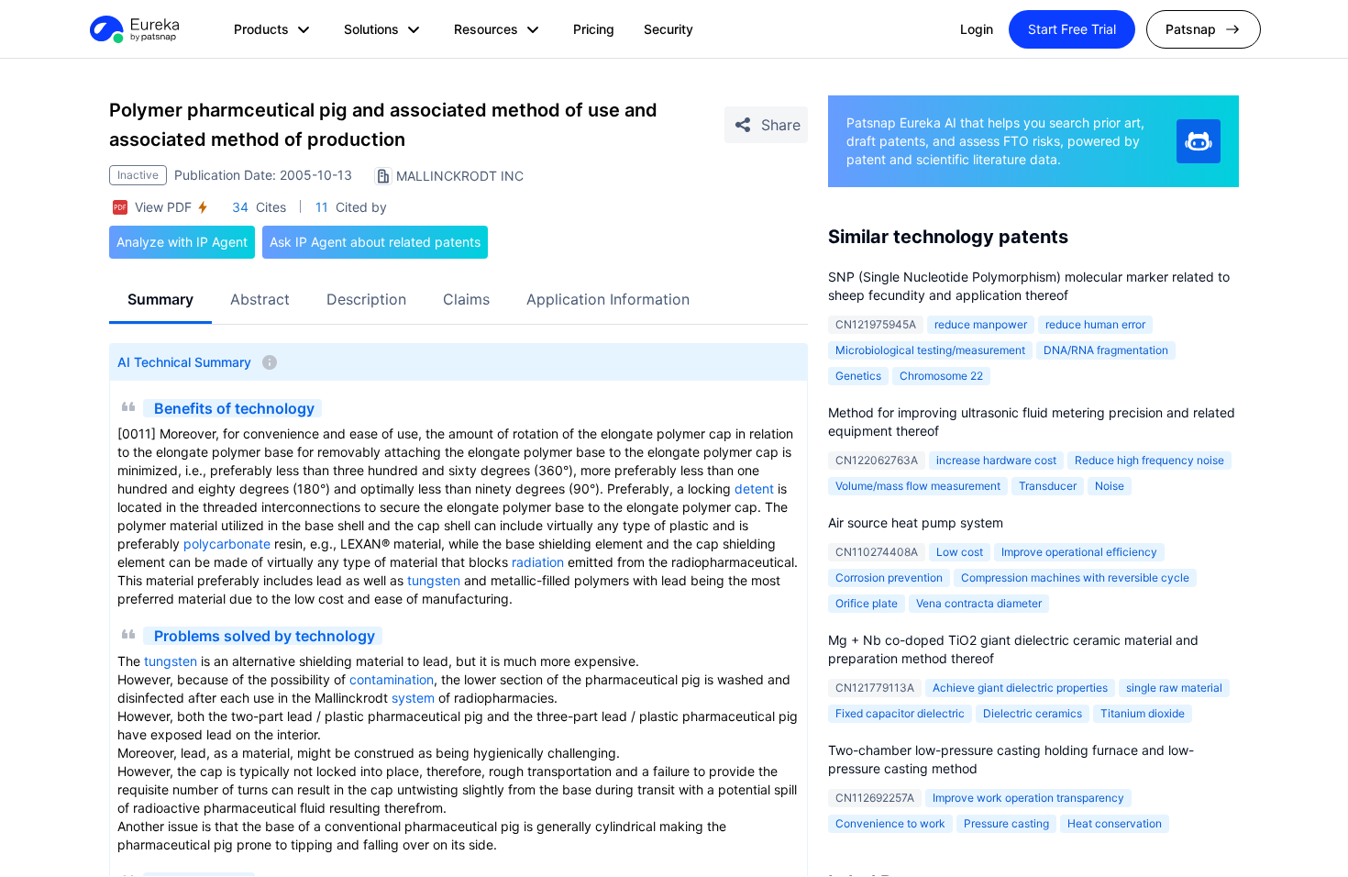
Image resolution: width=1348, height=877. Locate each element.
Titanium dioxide (1142, 713)
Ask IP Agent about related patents (375, 242)
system (413, 697)
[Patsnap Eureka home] (133, 29)
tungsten (433, 580)
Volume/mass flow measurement (917, 486)
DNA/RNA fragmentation (1106, 350)
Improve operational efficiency (1079, 552)
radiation (538, 562)
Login (976, 29)
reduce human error (1095, 324)
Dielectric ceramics (1032, 713)
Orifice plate (866, 603)
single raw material (1174, 687)
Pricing (593, 29)
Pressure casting (1006, 823)
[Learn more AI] (1199, 141)
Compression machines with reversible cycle (1075, 577)
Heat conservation (1114, 823)
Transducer (1048, 486)
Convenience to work (890, 823)
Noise (1109, 486)
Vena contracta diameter (979, 603)
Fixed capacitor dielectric (900, 713)
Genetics (858, 376)
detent (754, 488)
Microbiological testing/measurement (930, 350)
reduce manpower (980, 324)
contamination (391, 679)
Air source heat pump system (915, 522)
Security (668, 29)
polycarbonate (227, 543)
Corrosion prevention (889, 577)
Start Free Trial (1072, 29)
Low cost (959, 552)
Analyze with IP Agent (182, 242)
